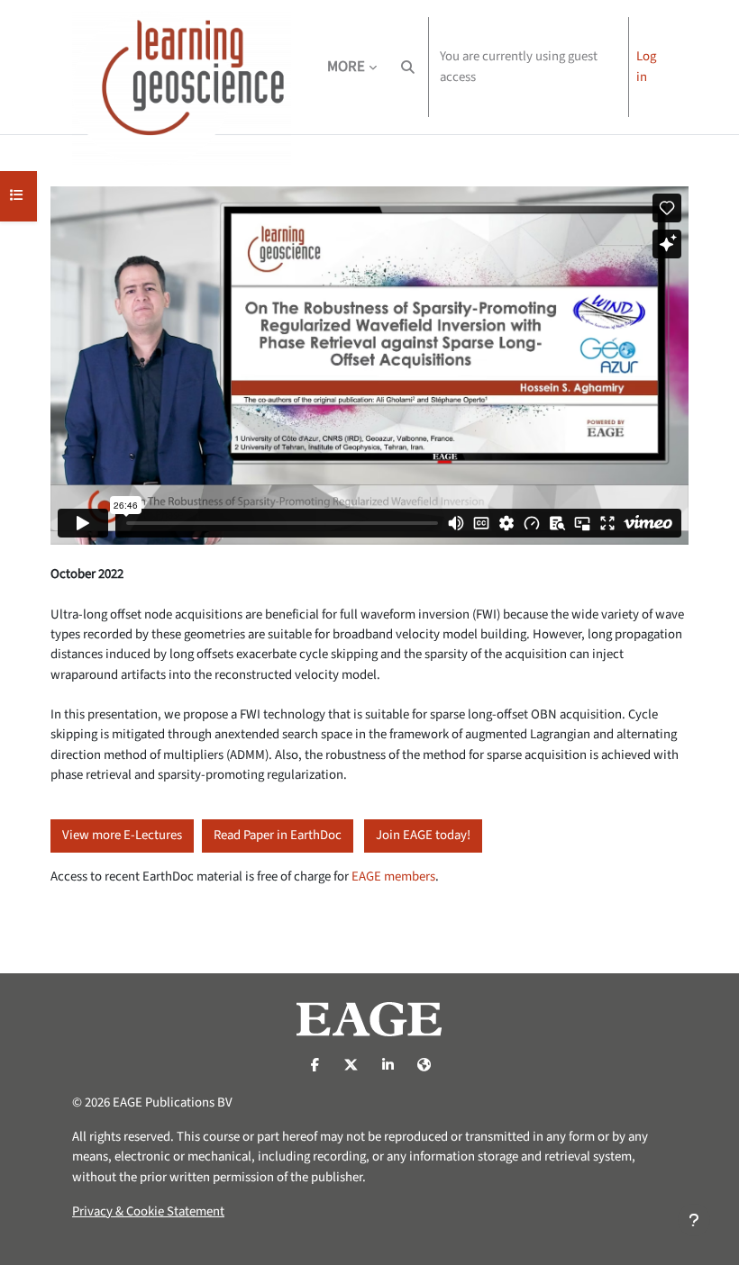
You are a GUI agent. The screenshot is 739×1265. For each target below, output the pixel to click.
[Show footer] (694, 1220)
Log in (646, 66)
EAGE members (393, 876)
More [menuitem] (346, 66)
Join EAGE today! (423, 835)
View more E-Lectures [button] (122, 835)
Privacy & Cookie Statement (148, 1211)
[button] (407, 67)
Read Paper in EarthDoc (278, 835)
